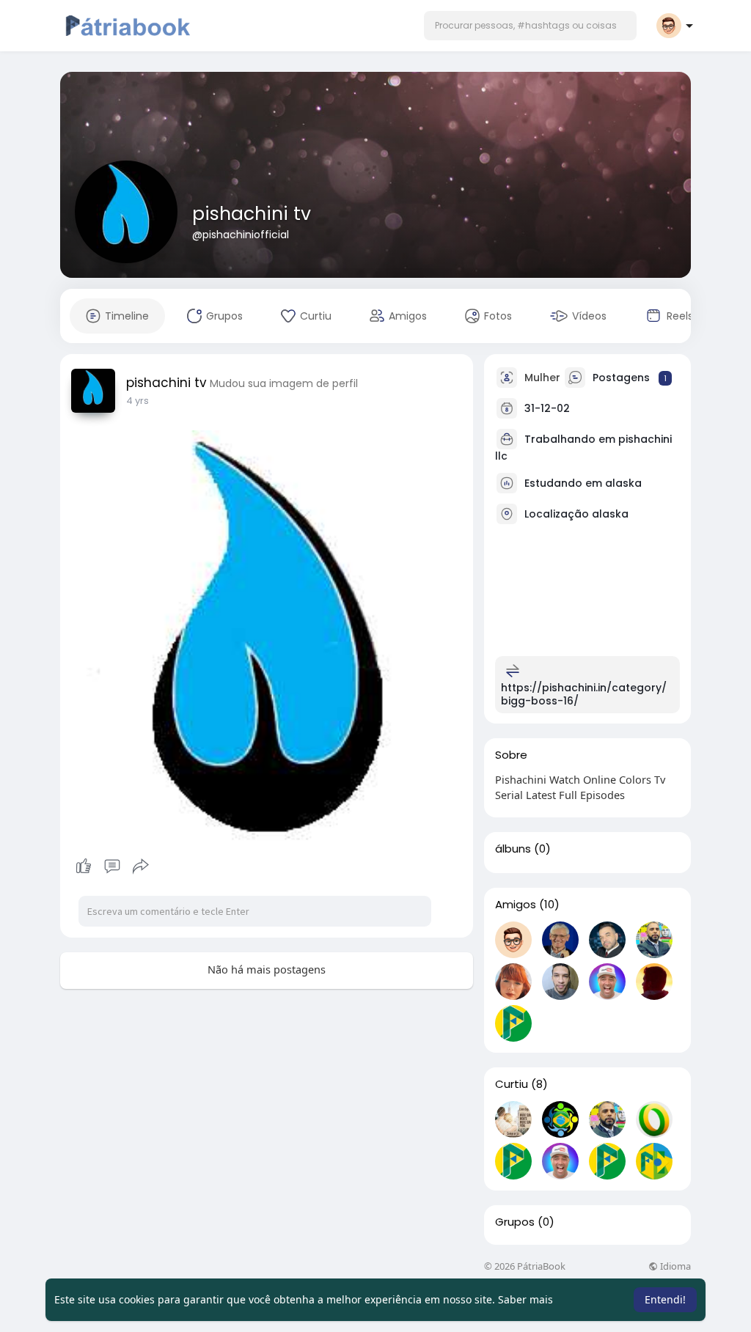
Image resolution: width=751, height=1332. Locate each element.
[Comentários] (112, 866)
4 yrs (137, 401)
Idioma (674, 1266)
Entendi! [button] (665, 1299)
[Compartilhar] (140, 866)
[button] (530, 25)
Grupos (515, 1222)
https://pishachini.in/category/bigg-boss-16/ (584, 694)
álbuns (513, 849)
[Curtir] (112, 866)
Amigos (515, 904)
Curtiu (511, 1084)
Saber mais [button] (525, 1299)
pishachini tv (251, 214)
